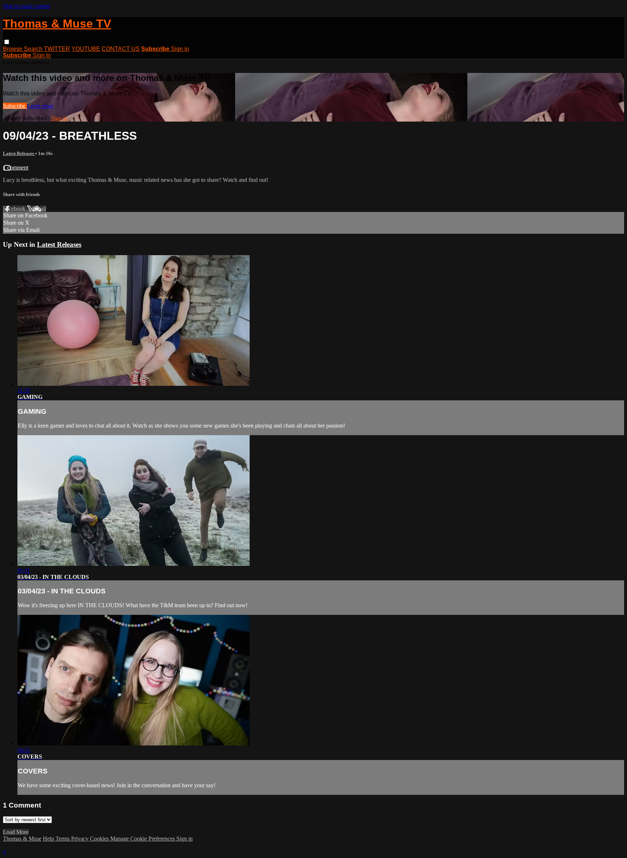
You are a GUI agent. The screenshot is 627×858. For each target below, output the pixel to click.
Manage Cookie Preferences (143, 838)
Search (34, 49)
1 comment (15, 167)
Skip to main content (26, 6)
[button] (6, 42)
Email (39, 208)
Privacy (80, 838)
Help (49, 838)
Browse (13, 49)
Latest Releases (19, 153)
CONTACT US (121, 49)
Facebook (15, 208)
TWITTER (57, 49)
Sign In (42, 55)
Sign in (180, 49)
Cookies (100, 838)
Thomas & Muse (22, 838)
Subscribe (15, 106)
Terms (63, 838)
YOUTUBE (85, 49)
